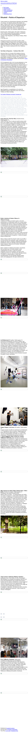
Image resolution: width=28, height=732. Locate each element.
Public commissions (7, 10)
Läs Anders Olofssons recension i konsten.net (11, 94)
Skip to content (4, 1)
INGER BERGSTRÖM (9, 3)
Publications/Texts (7, 13)
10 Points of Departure (12, 729)
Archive (5, 12)
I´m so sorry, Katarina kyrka (11, 730)
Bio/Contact (6, 7)
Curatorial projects (7, 11)
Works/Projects (6, 8)
